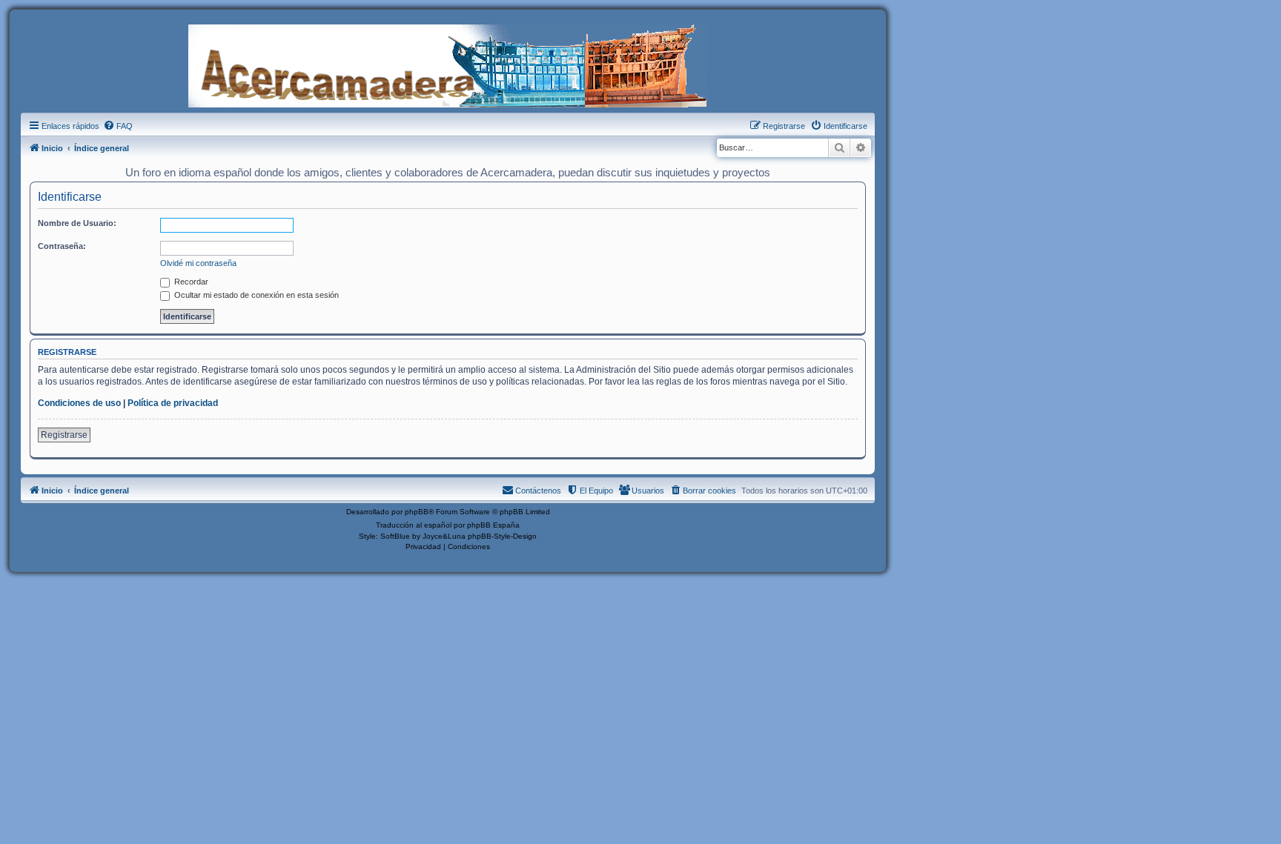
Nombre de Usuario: (77, 223)
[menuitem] (118, 126)
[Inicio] (447, 64)
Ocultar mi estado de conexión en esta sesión (255, 294)
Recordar (190, 281)
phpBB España (493, 525)
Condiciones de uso (79, 403)
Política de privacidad (173, 403)
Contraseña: (62, 246)
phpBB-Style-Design (502, 536)
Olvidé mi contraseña (198, 263)
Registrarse (64, 435)
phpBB (416, 512)
